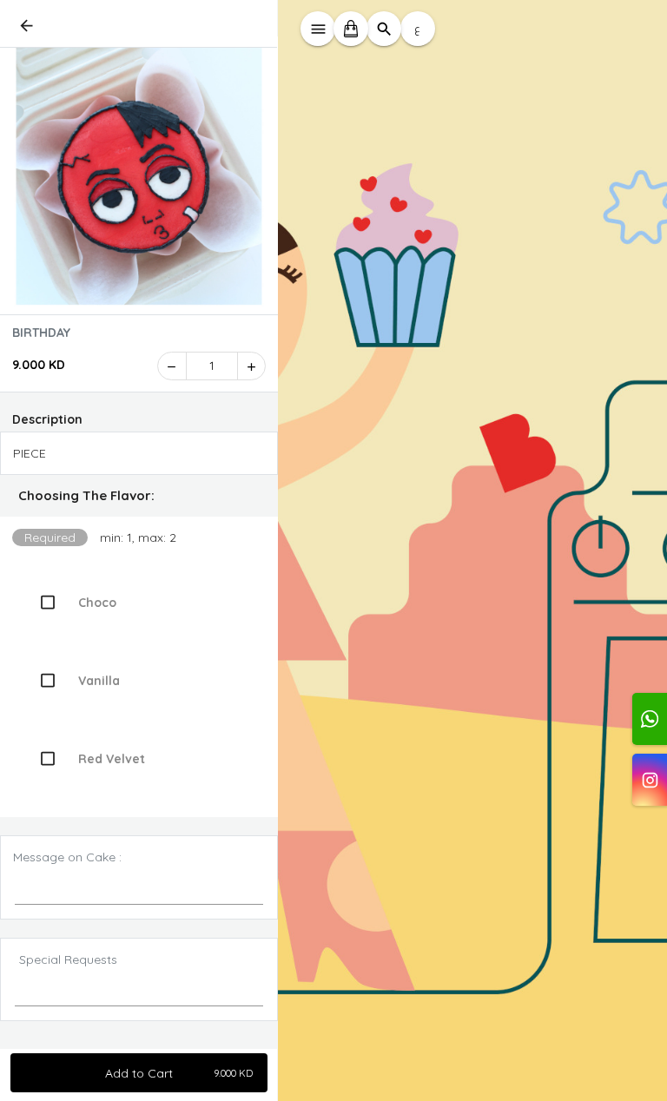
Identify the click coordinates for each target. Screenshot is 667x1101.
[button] (139, 496)
